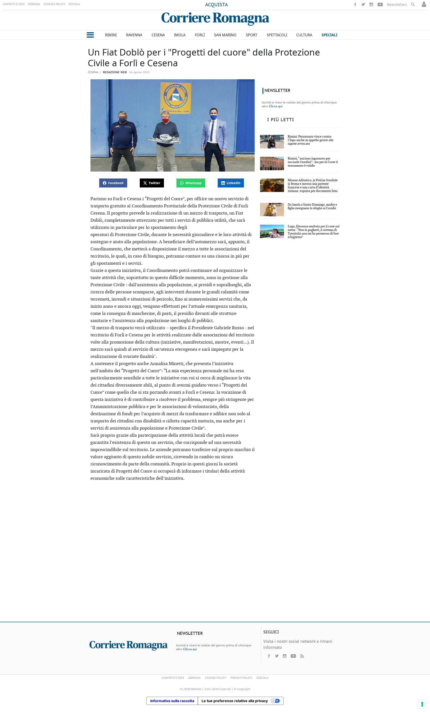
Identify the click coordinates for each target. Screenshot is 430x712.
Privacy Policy (241, 678)
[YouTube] (380, 4)
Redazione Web (114, 72)
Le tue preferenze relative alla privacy (235, 701)
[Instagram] (371, 4)
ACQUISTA (216, 5)
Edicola (262, 678)
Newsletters (397, 4)
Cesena (93, 72)
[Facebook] (355, 4)
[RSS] (302, 656)
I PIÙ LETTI (280, 119)
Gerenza (194, 678)
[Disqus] (215, 554)
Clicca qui (275, 106)
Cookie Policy (215, 678)
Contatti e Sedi (173, 678)
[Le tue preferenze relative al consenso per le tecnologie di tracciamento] (422, 704)
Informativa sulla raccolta (172, 701)
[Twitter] (363, 4)
